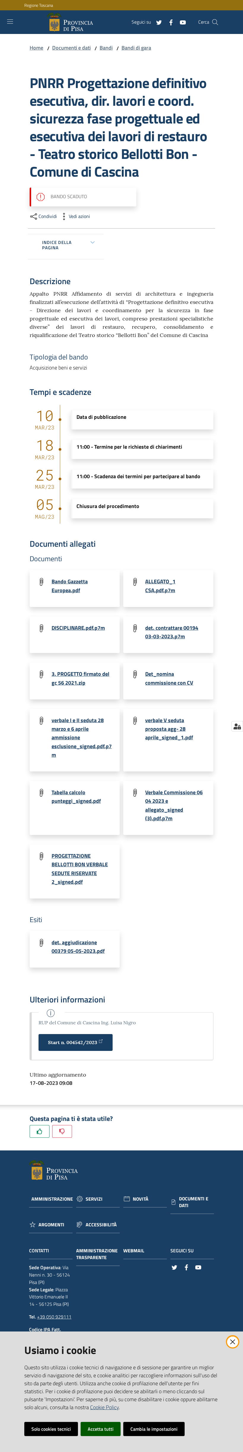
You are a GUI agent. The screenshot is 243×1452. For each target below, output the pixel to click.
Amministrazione (52, 1199)
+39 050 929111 (54, 1316)
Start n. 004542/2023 (72, 1042)
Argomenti (51, 1224)
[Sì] (39, 1131)
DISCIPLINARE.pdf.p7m (78, 628)
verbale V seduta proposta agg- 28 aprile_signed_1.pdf (169, 729)
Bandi (106, 48)
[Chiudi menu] (221, 12)
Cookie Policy (104, 1407)
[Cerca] (215, 22)
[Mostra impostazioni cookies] (237, 726)
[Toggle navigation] (10, 21)
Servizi (94, 1199)
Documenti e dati (71, 48)
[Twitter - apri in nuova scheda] (157, 21)
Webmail (133, 1250)
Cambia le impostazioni (154, 1429)
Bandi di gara (136, 48)
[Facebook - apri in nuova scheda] (169, 21)
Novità (140, 1199)
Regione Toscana (38, 5)
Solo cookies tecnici (51, 1429)
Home (36, 48)
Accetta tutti (100, 1429)
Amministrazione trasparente (97, 1254)
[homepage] (71, 22)
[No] (62, 1131)
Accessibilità (101, 1224)
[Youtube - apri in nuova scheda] (180, 21)
